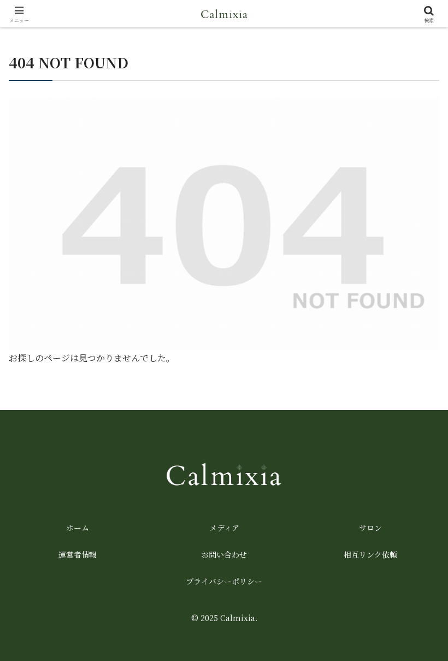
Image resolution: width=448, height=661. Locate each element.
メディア (224, 527)
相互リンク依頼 (370, 554)
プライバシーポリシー (224, 581)
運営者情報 (77, 554)
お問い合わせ (224, 554)
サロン (370, 527)
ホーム (77, 527)
